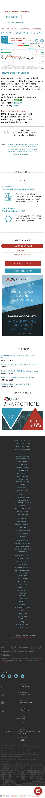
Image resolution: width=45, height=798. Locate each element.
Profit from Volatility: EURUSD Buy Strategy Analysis (19, 371)
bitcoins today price (15, 149)
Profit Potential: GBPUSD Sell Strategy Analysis (17, 377)
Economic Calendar (22, 255)
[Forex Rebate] (8, 221)
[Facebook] (9, 676)
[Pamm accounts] (22, 305)
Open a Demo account (23, 271)
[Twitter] (3, 676)
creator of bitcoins (30, 149)
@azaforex (25, 710)
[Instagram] (16, 676)
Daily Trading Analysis (22, 246)
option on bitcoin (14, 144)
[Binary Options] (22, 413)
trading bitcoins (27, 144)
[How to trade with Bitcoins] (37, 41)
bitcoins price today (28, 147)
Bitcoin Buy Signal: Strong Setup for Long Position (18, 364)
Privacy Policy (17, 638)
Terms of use (28, 638)
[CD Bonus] (8, 199)
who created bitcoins (20, 154)
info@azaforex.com (25, 703)
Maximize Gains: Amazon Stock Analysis (15, 384)
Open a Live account (22, 264)
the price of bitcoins (15, 151)
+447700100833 (24, 687)
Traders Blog (22, 250)
